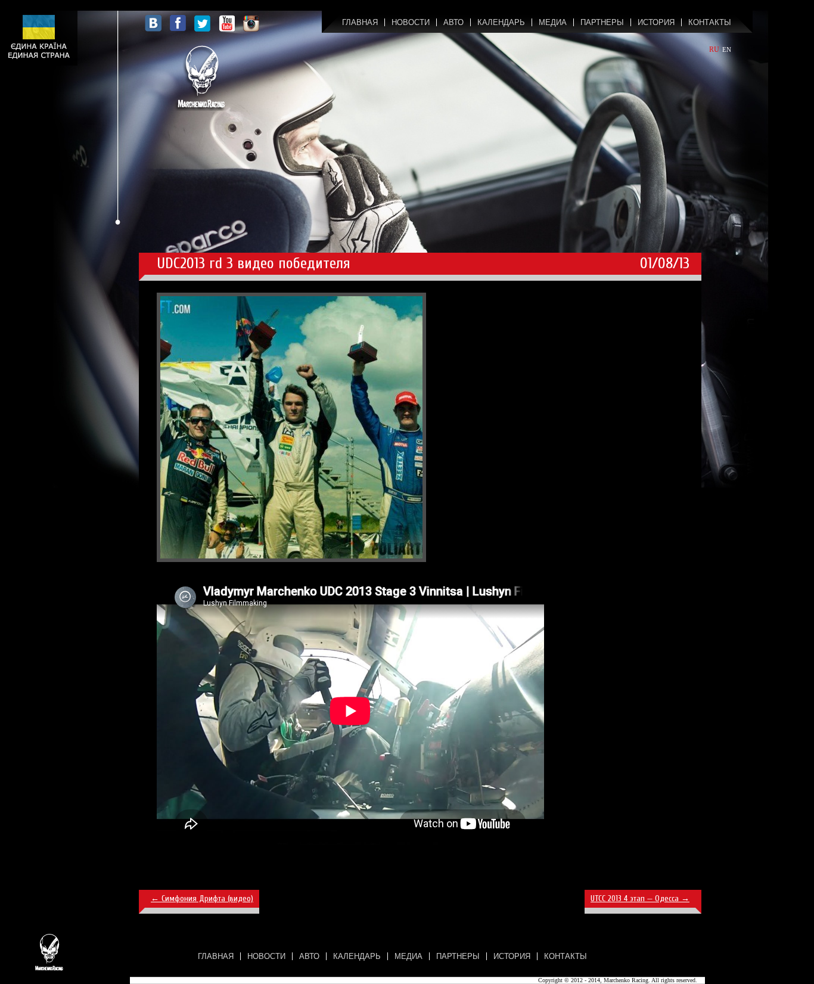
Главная (360, 22)
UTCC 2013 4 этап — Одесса (640, 898)
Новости (411, 22)
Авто (453, 22)
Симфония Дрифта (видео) (202, 898)
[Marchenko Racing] (201, 76)
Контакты (709, 22)
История (656, 22)
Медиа (553, 22)
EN (726, 49)
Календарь (501, 22)
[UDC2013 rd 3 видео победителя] (291, 559)
